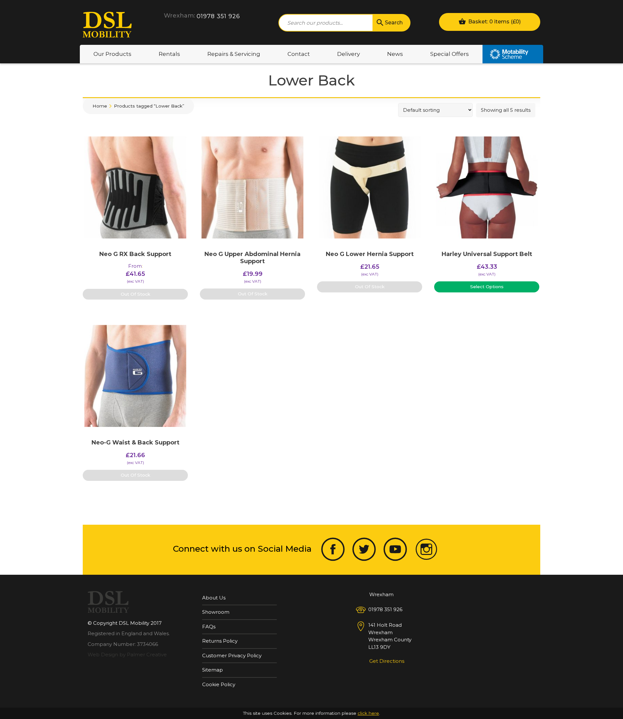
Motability (513, 54)
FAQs (208, 626)
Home (99, 106)
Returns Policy (220, 641)
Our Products (112, 54)
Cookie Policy (218, 684)
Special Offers (449, 54)
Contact (298, 54)
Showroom (215, 612)
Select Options (487, 286)
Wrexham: (179, 15)
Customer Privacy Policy (232, 655)
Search (394, 22)
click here (368, 713)
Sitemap (212, 670)
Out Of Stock (135, 294)
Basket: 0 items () (494, 22)
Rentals (169, 54)
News (395, 54)
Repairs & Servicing (233, 54)
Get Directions (386, 661)
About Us (214, 598)
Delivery (348, 54)
